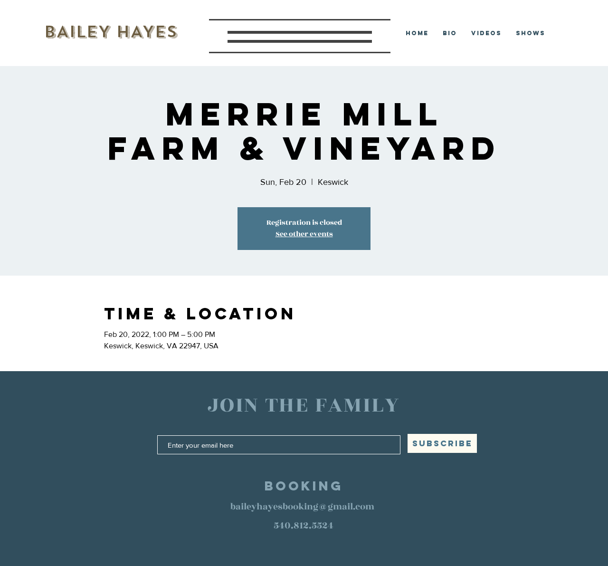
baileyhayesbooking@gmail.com (302, 506)
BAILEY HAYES (110, 31)
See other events (304, 234)
